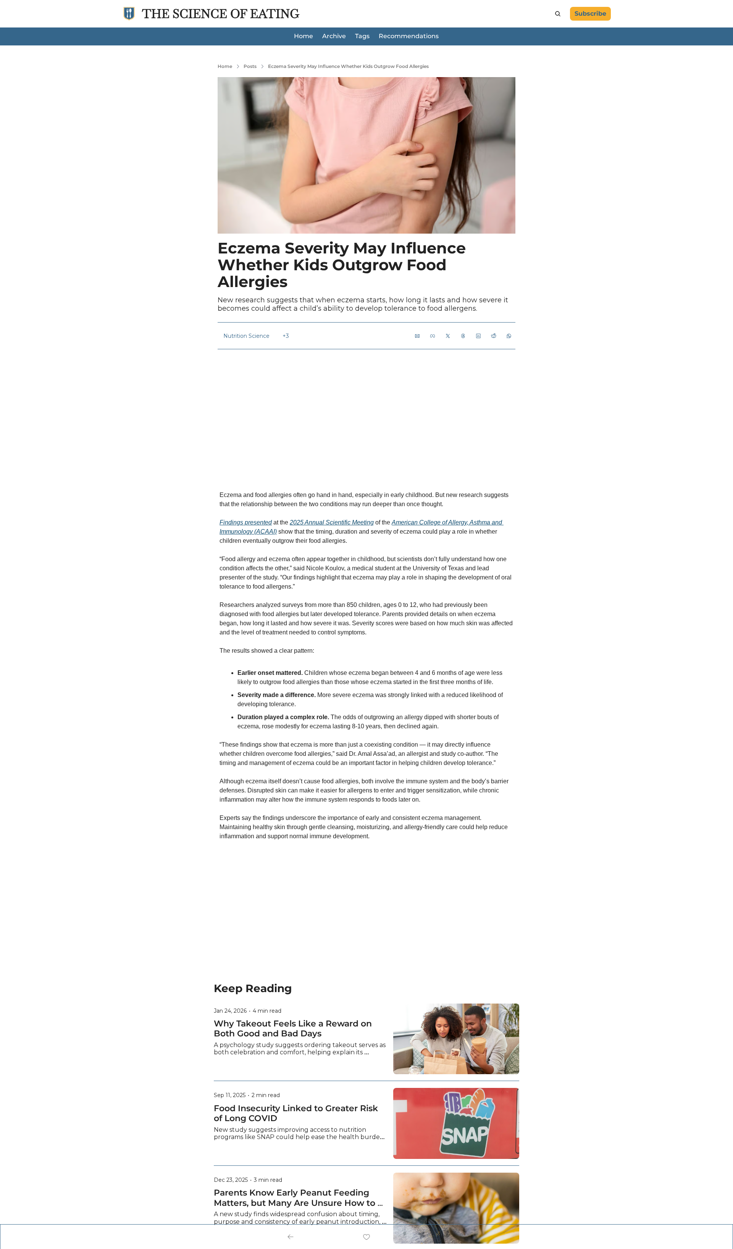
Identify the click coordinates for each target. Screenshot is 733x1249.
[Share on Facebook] (432, 335)
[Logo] (129, 14)
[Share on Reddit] (493, 335)
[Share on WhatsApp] (508, 335)
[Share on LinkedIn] (478, 335)
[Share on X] (447, 335)
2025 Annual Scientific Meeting (332, 522)
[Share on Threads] (463, 335)
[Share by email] (417, 335)
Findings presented (246, 522)
